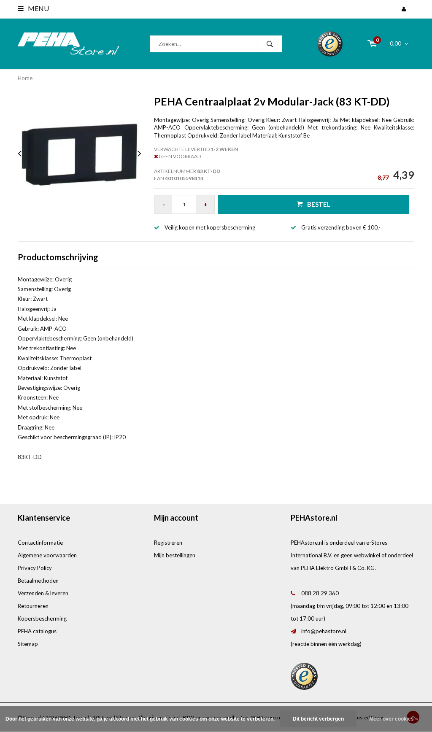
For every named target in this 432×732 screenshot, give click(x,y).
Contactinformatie (40, 542)
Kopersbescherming (42, 618)
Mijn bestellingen (174, 555)
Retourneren (33, 605)
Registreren (168, 542)
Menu (38, 8)
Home (25, 78)
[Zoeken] (269, 43)
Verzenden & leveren (43, 593)
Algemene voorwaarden (47, 555)
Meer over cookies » (393, 719)
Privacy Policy (35, 568)
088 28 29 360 (320, 593)
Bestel (318, 204)
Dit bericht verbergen (318, 719)
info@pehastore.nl (323, 631)
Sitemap (28, 643)
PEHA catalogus (37, 631)
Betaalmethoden (38, 580)
